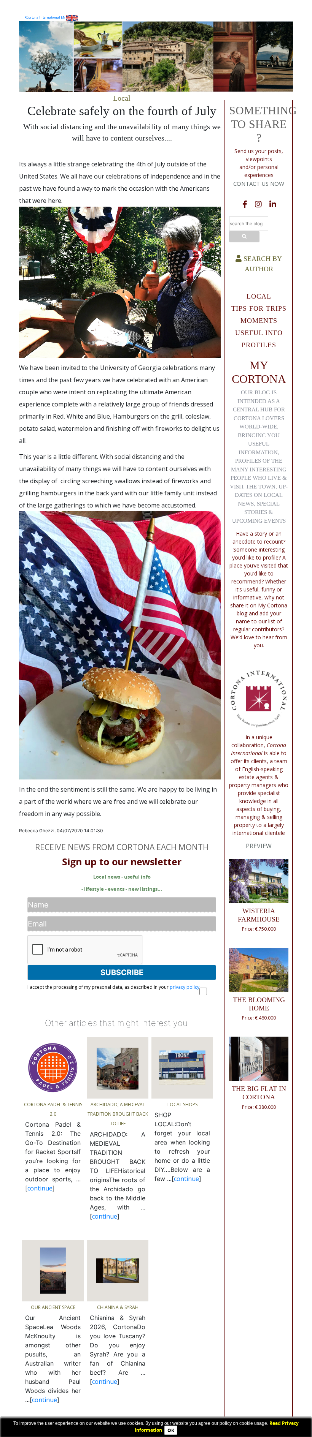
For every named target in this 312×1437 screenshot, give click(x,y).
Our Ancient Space (53, 1307)
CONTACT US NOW (258, 183)
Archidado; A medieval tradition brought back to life (118, 1114)
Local (122, 98)
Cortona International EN (46, 17)
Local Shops (182, 1104)
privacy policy (184, 987)
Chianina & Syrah (117, 1307)
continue (40, 1188)
